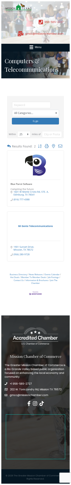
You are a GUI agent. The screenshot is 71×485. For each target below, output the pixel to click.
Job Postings (53, 277)
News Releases (36, 274)
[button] (9, 146)
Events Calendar (52, 274)
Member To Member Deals (33, 277)
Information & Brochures (37, 280)
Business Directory (18, 274)
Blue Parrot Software (21, 184)
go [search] (37, 121)
